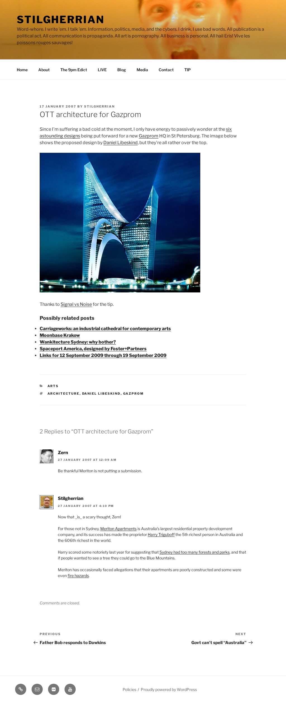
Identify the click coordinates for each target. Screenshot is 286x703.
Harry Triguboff (161, 534)
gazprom (133, 393)
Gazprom (148, 136)
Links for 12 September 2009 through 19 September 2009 (103, 355)
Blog (121, 69)
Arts (53, 386)
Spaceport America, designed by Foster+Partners (93, 348)
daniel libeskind (101, 393)
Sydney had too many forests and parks (194, 552)
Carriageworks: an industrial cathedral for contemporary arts (105, 328)
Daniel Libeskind (120, 142)
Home (22, 69)
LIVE (102, 69)
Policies (129, 689)
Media (142, 69)
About (44, 69)
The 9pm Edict (73, 69)
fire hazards (78, 575)
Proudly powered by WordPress (169, 689)
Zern (63, 452)
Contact (166, 69)
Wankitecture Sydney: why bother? (78, 342)
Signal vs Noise (76, 304)
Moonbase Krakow (60, 335)
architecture (63, 393)
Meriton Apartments (118, 528)
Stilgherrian (60, 19)
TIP (187, 69)
